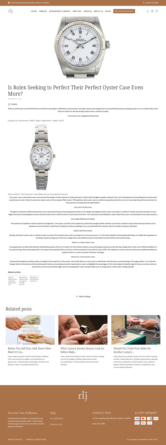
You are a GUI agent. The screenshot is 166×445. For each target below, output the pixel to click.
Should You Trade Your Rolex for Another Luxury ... (132, 350)
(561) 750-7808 (152, 3)
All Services (56, 419)
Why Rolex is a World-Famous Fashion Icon (34, 279)
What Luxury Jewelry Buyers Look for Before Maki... (82, 350)
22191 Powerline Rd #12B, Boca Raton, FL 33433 (30, 3)
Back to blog (84, 296)
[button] (147, 11)
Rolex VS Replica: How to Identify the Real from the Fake (12, 281)
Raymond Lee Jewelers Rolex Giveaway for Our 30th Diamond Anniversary (23, 281)
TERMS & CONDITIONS (35, 439)
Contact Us (56, 424)
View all (83, 379)
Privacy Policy (15, 439)
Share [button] (14, 104)
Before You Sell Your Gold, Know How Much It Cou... (29, 350)
